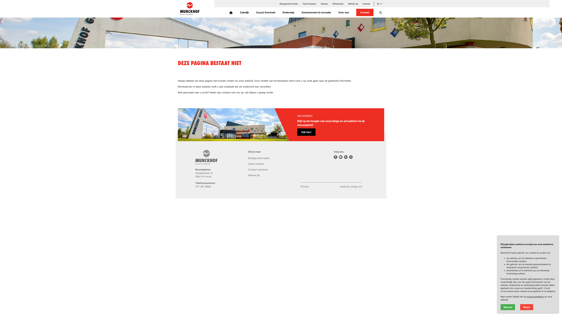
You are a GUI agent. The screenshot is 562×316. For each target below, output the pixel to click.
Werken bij (353, 3)
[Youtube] (341, 156)
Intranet (366, 3)
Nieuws (324, 3)
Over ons (343, 12)
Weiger (526, 307)
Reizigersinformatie (289, 3)
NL (378, 3)
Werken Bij (254, 175)
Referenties (338, 3)
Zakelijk (244, 12)
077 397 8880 (203, 186)
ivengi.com (356, 186)
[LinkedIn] (346, 156)
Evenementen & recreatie (316, 12)
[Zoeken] (379, 12)
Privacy (305, 186)
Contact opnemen (258, 169)
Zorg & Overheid (265, 12)
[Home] (231, 12)
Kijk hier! (306, 132)
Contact (364, 12)
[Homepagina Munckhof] (189, 8)
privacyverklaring (535, 296)
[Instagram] (351, 156)
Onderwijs (288, 12)
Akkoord (507, 307)
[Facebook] (336, 156)
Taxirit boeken (309, 3)
